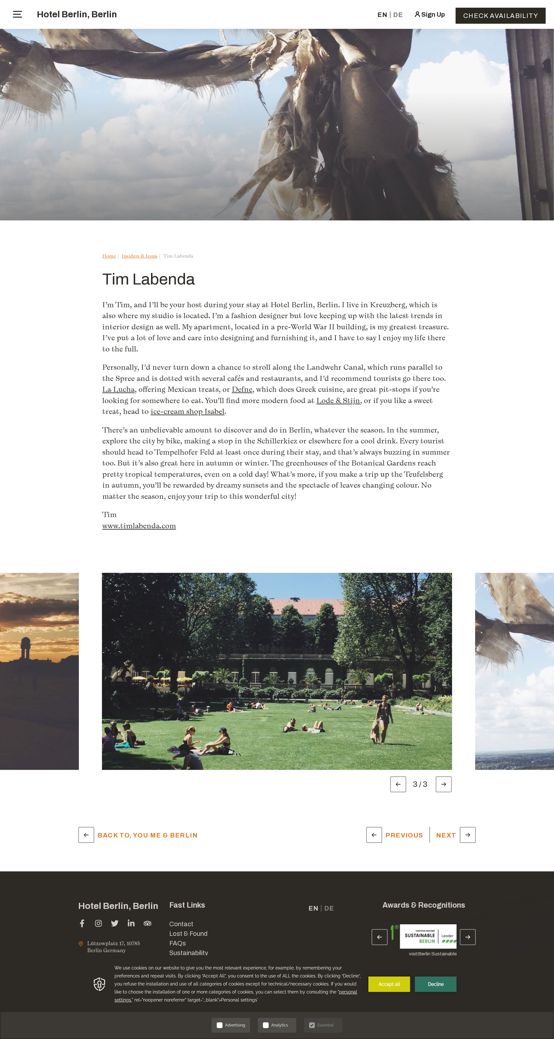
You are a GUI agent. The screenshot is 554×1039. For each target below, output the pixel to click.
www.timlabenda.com (139, 526)
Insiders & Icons (139, 255)
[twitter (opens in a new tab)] (115, 924)
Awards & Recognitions (423, 905)
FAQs (177, 943)
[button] (499, 950)
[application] (277, 997)
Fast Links (187, 905)
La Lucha (118, 389)
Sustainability (188, 952)
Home (109, 255)
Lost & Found (188, 933)
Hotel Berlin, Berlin (77, 14)
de (398, 14)
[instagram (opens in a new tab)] (98, 924)
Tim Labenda (178, 255)
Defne (242, 389)
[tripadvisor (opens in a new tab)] (147, 924)
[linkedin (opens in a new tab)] (131, 924)
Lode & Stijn (338, 400)
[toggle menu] (17, 14)
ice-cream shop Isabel (187, 411)
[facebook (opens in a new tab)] (82, 924)
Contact (181, 924)
